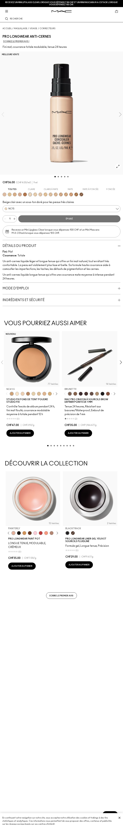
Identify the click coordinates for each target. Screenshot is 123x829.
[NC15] (30, 194)
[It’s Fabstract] (30, 533)
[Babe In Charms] (41, 533)
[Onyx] (102, 394)
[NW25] (15, 194)
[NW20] (4, 194)
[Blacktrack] (67, 533)
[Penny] (108, 394)
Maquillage (20, 28)
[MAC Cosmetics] (61, 11)
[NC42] (56, 194)
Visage (33, 28)
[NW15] (40, 194)
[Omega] (97, 394)
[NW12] (22, 394)
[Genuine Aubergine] (81, 394)
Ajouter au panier (20, 433)
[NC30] (10, 194)
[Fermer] (119, 817)
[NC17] (50, 394)
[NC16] (44, 394)
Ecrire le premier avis (61, 596)
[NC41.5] (12, 394)
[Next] (55, 393)
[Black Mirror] (19, 533)
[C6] (28, 394)
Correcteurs (47, 28)
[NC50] (76, 194)
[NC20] (35, 194)
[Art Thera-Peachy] (46, 533)
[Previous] (7, 393)
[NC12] (33, 394)
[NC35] (51, 194)
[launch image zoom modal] (117, 166)
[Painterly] (13, 533)
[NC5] (17, 394)
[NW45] (25, 194)
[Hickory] (86, 394)
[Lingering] (92, 394)
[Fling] (75, 394)
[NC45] (66, 194)
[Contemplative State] (24, 533)
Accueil (7, 28)
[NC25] (45, 194)
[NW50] (81, 194)
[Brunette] (70, 394)
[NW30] (20, 194)
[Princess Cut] (35, 533)
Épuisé (69, 219)
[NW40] (71, 194)
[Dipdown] (73, 533)
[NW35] (61, 194)
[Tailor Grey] (51, 533)
